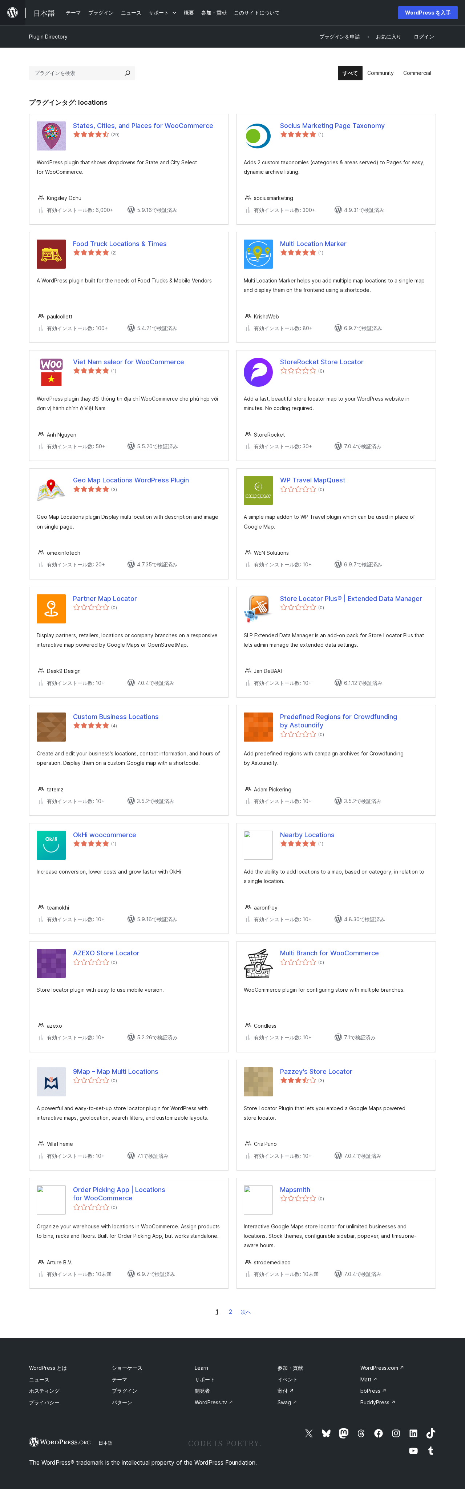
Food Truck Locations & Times (120, 244)
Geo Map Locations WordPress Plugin (131, 480)
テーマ (119, 1379)
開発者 (202, 1391)
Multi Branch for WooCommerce (329, 953)
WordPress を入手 (428, 12)
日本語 (105, 1443)
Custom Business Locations (116, 717)
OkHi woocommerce (104, 835)
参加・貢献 (290, 1368)
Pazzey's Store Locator (316, 1071)
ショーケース (127, 1368)
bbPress (373, 1391)
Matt (368, 1379)
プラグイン (124, 1391)
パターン (122, 1402)
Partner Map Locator (105, 598)
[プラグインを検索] (127, 73)
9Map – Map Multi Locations (115, 1071)
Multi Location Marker (313, 244)
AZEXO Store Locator (106, 953)
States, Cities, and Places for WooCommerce (143, 125)
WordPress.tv (214, 1402)
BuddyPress (378, 1402)
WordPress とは (48, 1368)
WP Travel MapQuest (312, 480)
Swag (287, 1402)
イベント (288, 1379)
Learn (201, 1368)
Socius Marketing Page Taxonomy (332, 125)
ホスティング (44, 1391)
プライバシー (44, 1402)
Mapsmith (295, 1189)
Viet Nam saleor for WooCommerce (128, 362)
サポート (205, 1379)
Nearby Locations (307, 835)
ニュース (39, 1379)
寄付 (286, 1391)
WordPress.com (382, 1368)
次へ (246, 1312)
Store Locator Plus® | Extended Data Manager (351, 598)
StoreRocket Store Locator (322, 362)
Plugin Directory (48, 36)
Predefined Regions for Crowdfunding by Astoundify (338, 721)
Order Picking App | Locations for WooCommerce (119, 1194)
